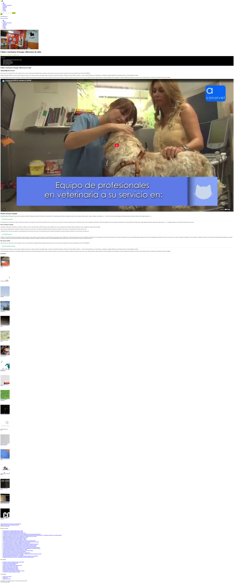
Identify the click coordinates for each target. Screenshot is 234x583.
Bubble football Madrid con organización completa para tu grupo (15, 537)
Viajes (4, 8)
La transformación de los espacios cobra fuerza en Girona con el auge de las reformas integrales (21, 547)
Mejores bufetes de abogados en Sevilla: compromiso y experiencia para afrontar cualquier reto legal (22, 553)
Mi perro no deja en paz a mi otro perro (10, 567)
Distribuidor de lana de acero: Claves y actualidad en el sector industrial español (18, 557)
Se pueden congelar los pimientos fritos (10, 563)
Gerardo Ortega (5, 54)
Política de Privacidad (7, 576)
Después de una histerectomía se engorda (11, 569)
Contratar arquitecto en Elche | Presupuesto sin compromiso (14, 551)
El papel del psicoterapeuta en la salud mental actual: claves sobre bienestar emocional (19, 546)
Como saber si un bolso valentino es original (11, 571)
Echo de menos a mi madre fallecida (10, 523)
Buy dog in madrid (6, 64)
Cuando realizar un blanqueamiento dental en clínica (13, 531)
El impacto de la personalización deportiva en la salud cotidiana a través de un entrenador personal (22, 534)
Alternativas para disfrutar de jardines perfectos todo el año (14, 532)
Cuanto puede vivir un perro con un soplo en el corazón (13, 570)
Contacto (4, 10)
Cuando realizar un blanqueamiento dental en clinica (13, 530)
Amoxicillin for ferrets (7, 60)
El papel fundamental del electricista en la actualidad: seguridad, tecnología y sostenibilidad (20, 556)
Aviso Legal (5, 577)
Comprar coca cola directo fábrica (9, 564)
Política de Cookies (6, 578)
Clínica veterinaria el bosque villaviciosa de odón (12, 59)
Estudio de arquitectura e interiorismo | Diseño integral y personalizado (16, 552)
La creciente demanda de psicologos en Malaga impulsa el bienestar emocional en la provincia (21, 541)
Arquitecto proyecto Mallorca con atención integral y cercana (14, 539)
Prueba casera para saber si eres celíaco (10, 566)
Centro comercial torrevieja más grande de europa (12, 565)
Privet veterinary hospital (8, 63)
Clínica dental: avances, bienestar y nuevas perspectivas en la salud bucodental (18, 550)
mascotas (17, 54)
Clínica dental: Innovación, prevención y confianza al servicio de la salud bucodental (19, 540)
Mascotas (5, 7)
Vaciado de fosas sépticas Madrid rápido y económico (13, 554)
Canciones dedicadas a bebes (9, 524)
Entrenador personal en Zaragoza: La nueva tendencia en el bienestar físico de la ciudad (20, 536)
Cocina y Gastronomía (7, 5)
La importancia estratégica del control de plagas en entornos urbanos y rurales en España (20, 545)
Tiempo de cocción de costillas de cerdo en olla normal (13, 561)
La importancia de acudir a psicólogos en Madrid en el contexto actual (16, 542)
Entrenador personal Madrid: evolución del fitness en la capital (15, 549)
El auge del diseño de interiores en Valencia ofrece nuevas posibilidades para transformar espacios (21, 548)
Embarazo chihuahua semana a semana (10, 568)
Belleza (4, 4)
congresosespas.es (3, 16)
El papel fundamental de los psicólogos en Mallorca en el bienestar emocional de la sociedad (20, 543)
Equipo (4, 9)
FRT (9, 581)
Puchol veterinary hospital (8, 61)
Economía (5, 6)
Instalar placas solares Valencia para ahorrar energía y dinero (14, 538)
